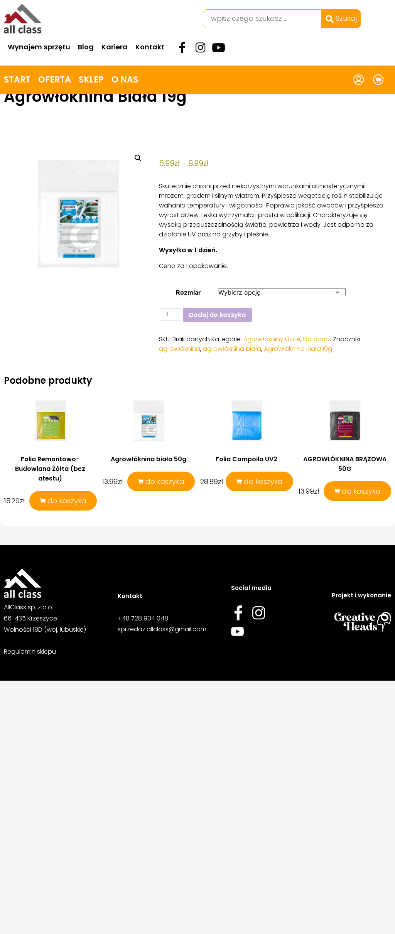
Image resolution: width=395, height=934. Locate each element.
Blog (86, 47)
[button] (138, 158)
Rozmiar (188, 292)
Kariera (114, 47)
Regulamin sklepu (30, 651)
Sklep (91, 80)
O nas (124, 80)
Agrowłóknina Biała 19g (298, 348)
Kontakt (149, 47)
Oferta (54, 80)
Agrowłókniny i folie (271, 339)
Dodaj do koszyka (217, 314)
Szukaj (345, 18)
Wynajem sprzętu (39, 47)
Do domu (317, 339)
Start (17, 80)
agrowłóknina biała (232, 348)
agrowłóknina (179, 348)
